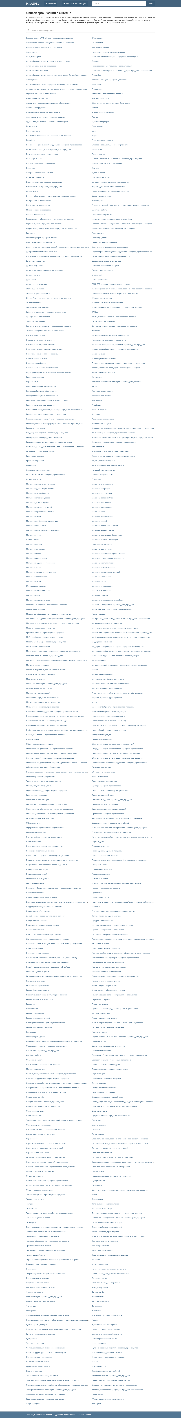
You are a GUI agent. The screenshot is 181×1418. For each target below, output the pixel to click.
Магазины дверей (99, 521)
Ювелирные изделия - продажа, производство (46, 1399)
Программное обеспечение (38, 911)
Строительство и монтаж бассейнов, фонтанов (112, 1157)
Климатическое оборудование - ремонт (109, 990)
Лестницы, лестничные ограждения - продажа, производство (118, 363)
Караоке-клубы (32, 382)
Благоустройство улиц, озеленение (107, 163)
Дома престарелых (100, 279)
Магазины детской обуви (102, 498)
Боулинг (95, 168)
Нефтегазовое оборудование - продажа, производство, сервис (119, 725)
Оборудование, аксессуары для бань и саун (111, 103)
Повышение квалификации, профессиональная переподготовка (54, 944)
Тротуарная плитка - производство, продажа (45, 1250)
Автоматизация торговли (37, 70)
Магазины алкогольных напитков (40, 484)
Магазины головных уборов (38, 498)
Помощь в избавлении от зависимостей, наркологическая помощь (121, 953)
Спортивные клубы (34, 948)
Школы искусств (99, 1366)
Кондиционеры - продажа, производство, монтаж (113, 433)
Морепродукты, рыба (35, 1037)
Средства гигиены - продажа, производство (111, 1115)
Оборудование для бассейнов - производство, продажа (116, 753)
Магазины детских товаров (103, 567)
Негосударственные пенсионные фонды (109, 721)
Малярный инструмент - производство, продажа (113, 605)
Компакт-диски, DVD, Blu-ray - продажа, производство (49, 38)
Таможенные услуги (35, 1199)
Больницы (30, 168)
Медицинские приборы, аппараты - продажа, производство (118, 646)
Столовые (96, 1129)
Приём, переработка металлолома (41, 897)
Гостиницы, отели (99, 238)
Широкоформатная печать (37, 1362)
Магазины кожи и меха (36, 526)
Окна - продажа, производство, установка (110, 790)
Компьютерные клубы (101, 423)
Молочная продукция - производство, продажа (46, 684)
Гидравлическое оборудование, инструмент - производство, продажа (122, 224)
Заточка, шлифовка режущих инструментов (45, 331)
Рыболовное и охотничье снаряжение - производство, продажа (119, 828)
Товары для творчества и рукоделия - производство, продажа (118, 1236)
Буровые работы (99, 173)
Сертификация (98, 1074)
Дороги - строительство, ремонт (40, 1171)
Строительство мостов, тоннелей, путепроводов (47, 1162)
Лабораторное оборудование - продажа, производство (50, 758)
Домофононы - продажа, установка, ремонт (45, 916)
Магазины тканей (33, 567)
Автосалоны (97, 906)
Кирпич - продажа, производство (40, 405)
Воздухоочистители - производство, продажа (111, 832)
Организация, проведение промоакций (109, 809)
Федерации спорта (34, 1292)
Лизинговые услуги (34, 479)
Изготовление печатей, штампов (40, 340)
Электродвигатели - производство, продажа (111, 1376)
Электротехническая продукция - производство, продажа (51, 1390)
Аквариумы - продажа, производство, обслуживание (49, 103)
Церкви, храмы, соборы (36, 1325)
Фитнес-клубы (98, 1292)
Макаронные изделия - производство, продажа (46, 605)
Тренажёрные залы (100, 1246)
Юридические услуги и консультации (108, 1399)
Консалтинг (97, 1259)
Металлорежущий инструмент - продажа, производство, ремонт (120, 665)
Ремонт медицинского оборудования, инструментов (114, 995)
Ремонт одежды (98, 614)
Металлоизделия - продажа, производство (44, 656)
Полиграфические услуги (37, 869)
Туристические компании (103, 1250)
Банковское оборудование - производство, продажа (48, 135)
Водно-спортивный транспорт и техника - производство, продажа (120, 205)
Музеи (94, 702)
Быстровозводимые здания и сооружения (44, 182)
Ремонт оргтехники (100, 1004)
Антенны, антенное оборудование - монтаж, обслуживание (117, 693)
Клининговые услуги (100, 944)
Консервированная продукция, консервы (44, 437)
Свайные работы (33, 1055)
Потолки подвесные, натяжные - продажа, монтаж (114, 911)
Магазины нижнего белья (103, 530)
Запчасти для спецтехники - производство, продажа (48, 326)
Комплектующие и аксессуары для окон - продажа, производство (54, 423)
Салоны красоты (99, 1041)
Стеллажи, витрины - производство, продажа (45, 1129)
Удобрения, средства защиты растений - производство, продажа (54, 1120)
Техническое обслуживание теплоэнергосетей (46, 1232)
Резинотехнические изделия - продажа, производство (115, 976)
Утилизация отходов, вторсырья (106, 1283)
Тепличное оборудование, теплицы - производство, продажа (118, 344)
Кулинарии (31, 465)
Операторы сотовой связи (103, 795)
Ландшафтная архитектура (103, 470)
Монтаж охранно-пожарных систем (107, 688)
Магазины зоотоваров (101, 502)
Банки (94, 131)
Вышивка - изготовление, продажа (41, 1264)
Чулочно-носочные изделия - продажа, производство (115, 1348)
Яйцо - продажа (33, 1403)
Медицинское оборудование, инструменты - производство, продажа (121, 651)
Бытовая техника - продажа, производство (110, 182)
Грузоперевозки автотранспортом (41, 242)
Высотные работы (99, 210)
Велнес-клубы (32, 191)
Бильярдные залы (34, 159)
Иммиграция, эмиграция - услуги (40, 674)
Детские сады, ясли (34, 265)
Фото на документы (100, 1301)
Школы (95, 1362)
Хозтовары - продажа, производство (107, 1315)
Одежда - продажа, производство (106, 786)
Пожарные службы (100, 865)
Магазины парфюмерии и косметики (42, 521)
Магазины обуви (33, 595)
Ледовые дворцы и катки (102, 475)
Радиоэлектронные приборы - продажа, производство (115, 958)
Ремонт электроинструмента (104, 1018)
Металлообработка (100, 660)
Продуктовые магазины (36, 920)
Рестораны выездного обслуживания (42, 396)
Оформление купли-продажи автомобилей (110, 823)
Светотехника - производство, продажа (43, 1064)
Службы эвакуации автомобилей (106, 1371)
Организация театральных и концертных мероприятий (50, 814)
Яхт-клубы (96, 1403)
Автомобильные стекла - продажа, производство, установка (52, 84)
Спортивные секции (100, 1111)
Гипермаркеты (98, 233)
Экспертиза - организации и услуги (107, 1222)
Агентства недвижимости (37, 98)
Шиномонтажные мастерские (39, 1357)
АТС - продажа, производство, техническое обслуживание (117, 818)
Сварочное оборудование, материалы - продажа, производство (119, 1055)
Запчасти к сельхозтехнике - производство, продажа (114, 326)
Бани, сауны (97, 126)
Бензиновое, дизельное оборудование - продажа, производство (54, 145)
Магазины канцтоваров (102, 507)
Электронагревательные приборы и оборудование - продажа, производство (59, 1385)
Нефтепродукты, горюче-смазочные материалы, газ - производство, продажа (60, 730)
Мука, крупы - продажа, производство (42, 707)
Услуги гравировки (100, 1264)
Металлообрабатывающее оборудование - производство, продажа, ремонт (59, 660)
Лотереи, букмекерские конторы (40, 173)
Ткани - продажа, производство (105, 1232)
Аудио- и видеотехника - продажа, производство (47, 122)
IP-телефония (98, 38)
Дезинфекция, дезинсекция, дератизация (110, 247)
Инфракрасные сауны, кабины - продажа (44, 906)
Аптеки (95, 108)
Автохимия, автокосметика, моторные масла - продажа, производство (56, 89)
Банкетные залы (33, 131)
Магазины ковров (33, 516)
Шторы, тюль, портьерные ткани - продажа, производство (117, 883)
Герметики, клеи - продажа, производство (44, 224)
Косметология (98, 447)
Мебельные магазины (101, 591)
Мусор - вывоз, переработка (38, 210)
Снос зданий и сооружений (103, 1092)
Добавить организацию (65, 1415)
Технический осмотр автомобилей (107, 1227)
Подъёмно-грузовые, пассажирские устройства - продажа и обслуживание (124, 902)
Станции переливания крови (38, 1125)
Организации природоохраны (105, 804)
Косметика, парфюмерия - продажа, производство (114, 442)
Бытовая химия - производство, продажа (44, 187)
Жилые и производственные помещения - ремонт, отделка (117, 1023)
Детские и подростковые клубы (105, 265)
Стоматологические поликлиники (40, 1134)
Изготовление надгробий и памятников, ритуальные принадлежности (122, 837)
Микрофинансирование (102, 674)
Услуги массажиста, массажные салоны (109, 1269)
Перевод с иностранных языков (40, 851)
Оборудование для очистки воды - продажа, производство (117, 758)
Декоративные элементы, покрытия (41, 252)
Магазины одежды (100, 595)
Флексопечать (98, 1297)
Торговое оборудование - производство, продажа (47, 1241)
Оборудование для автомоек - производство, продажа (50, 749)
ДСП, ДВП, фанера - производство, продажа (111, 284)
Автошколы (96, 89)
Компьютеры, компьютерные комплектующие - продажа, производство (123, 428)
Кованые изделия (99, 409)
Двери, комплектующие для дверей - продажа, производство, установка (57, 247)
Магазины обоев (33, 535)
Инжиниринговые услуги (36, 358)
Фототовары (97, 1306)
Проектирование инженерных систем (42, 925)
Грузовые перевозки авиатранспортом (108, 52)
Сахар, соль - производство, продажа (42, 1050)
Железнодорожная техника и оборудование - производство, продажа (122, 289)
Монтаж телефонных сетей (38, 693)
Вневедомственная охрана (38, 205)
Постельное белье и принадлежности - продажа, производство (53, 888)
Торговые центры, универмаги (105, 1241)
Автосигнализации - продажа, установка (109, 80)
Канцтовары (97, 377)
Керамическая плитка (101, 396)
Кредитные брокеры (35, 883)
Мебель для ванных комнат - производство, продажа (115, 628)
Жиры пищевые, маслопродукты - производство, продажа (117, 307)
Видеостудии (97, 200)
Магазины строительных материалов (108, 558)
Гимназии (30, 233)
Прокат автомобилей (35, 930)
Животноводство (33, 303)
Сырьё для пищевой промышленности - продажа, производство (120, 1190)
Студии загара (98, 1171)
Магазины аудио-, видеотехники (40, 488)
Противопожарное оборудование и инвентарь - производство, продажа (123, 939)
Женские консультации (102, 298)
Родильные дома (99, 1032)
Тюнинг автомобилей (35, 1255)
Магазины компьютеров (102, 516)
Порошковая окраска (101, 874)
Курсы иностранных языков (38, 1366)
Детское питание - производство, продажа (44, 270)
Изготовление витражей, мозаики (40, 344)
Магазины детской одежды (37, 502)
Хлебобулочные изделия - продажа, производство (48, 1315)
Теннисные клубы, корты (102, 1208)
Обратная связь (85, 1415)
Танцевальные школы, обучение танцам (43, 781)
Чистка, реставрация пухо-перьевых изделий (45, 1348)
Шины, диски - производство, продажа (108, 1357)
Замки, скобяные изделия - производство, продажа (114, 317)
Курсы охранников (100, 776)
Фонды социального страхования (40, 1301)
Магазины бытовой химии (37, 493)
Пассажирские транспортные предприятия (44, 846)
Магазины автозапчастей (103, 586)
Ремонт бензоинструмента (37, 990)
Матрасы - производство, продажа (107, 623)
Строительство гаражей (102, 1153)
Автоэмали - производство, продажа (107, 94)
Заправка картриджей (35, 321)
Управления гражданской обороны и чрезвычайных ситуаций (53, 1259)
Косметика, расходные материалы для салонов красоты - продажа (55, 447)
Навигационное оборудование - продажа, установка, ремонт (52, 711)
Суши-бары (97, 1185)
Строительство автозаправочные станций (110, 1148)
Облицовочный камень (102, 739)
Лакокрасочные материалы (38, 470)
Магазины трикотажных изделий (106, 572)
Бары (94, 135)
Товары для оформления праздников (42, 1236)
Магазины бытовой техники (38, 591)
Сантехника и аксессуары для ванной (108, 1046)
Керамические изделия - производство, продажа (47, 400)
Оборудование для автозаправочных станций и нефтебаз (51, 753)
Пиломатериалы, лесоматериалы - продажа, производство (52, 860)
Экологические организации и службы (42, 1376)
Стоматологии (98, 1134)
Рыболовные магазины (102, 544)
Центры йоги (31, 1338)
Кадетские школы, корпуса (103, 372)
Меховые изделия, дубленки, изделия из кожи (46, 670)
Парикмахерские (33, 841)
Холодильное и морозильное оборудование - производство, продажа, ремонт (60, 1320)
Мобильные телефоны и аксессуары (108, 679)
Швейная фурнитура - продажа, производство (46, 1352)
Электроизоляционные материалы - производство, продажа (52, 1380)
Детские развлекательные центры (106, 261)
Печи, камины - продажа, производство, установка (48, 855)
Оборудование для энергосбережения (43, 767)
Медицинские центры (35, 679)
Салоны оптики (32, 540)
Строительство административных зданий (44, 1148)
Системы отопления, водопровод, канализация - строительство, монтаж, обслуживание (130, 1162)
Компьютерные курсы (35, 428)
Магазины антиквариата (102, 484)
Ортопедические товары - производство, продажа (48, 939)
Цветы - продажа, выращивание (106, 1329)
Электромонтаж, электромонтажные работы (111, 1380)
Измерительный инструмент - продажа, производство (115, 349)
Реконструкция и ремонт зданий (106, 981)
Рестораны (31, 1032)
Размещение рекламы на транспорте (108, 962)
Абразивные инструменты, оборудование (44, 47)
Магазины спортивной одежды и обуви (108, 553)
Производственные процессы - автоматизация (112, 66)
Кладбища (96, 405)
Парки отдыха (98, 841)
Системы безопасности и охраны (106, 1078)
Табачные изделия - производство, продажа (45, 1194)
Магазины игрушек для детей (39, 507)
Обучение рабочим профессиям (40, 776)
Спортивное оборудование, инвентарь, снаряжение (114, 1106)
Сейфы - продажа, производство (106, 1064)
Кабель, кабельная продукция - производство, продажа (116, 368)
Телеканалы (31, 1208)
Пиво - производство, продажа (105, 855)
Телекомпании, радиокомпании (105, 1204)
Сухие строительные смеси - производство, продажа (49, 1185)
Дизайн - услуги (33, 275)
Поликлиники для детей (36, 874)
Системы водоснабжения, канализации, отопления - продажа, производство (59, 1083)
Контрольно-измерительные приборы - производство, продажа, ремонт (123, 437)
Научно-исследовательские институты (108, 716)
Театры (29, 1204)
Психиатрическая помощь (37, 953)
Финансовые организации (37, 800)
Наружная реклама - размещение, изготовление (47, 962)
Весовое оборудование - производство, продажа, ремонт (51, 196)
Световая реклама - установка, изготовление (111, 1060)
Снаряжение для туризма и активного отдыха (46, 1092)
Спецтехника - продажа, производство (43, 1106)
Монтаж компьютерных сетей (39, 688)
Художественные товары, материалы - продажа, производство (53, 1329)
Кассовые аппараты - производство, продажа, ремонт (49, 442)
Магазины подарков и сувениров (40, 563)
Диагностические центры (102, 270)
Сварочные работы (34, 1060)
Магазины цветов (33, 581)
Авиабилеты (31, 52)
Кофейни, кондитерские (102, 391)
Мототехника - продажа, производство (43, 702)
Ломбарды (96, 479)
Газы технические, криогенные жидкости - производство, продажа (54, 1227)
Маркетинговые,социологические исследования (113, 609)
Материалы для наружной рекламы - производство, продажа (52, 623)
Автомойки (96, 75)
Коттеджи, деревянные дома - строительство (45, 1157)
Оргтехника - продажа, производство (108, 814)
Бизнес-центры (98, 154)
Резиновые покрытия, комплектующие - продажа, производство (54, 976)
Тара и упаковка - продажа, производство (110, 1255)
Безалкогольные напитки (102, 140)
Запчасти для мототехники (103, 321)
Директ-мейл (97, 275)
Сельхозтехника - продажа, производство (110, 1069)
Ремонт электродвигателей (38, 1018)
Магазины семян (33, 553)
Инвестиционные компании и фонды (42, 354)
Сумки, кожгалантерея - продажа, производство (47, 1181)
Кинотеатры (97, 400)
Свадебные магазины (101, 1050)
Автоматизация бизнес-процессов (41, 66)
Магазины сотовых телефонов (105, 526)
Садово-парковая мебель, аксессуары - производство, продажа (54, 1041)
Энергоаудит (97, 1394)
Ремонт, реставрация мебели (39, 1027)
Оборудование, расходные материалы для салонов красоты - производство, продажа (63, 762)
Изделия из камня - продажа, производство (45, 349)
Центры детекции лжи (35, 261)
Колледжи (96, 414)
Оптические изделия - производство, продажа (112, 800)
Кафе (94, 386)
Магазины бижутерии (101, 488)
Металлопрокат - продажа (37, 665)
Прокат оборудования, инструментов (108, 930)
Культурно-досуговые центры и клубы (108, 465)
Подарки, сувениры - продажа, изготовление (111, 1176)
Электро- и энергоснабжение (104, 242)
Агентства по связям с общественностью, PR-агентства (50, 43)
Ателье (95, 117)
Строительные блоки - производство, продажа (46, 1143)
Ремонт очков (32, 1009)
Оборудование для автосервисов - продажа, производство (117, 749)
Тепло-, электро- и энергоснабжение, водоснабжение (49, 1213)
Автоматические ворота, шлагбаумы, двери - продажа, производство (122, 70)
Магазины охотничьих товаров (105, 540)
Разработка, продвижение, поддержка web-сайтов (48, 967)
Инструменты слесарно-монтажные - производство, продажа (52, 1088)
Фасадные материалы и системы (40, 1287)
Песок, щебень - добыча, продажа (107, 851)
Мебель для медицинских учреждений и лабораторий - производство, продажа (126, 632)
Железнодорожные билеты (38, 293)
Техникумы (31, 1222)
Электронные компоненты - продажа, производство (114, 1385)
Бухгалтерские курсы (35, 177)
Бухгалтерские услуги (101, 177)
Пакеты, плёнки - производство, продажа (44, 837)
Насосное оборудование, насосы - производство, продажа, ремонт (55, 716)
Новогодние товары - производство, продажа (45, 735)
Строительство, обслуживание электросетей (111, 1167)
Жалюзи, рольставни (35, 289)
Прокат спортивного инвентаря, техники (43, 934)
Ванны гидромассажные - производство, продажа (113, 228)
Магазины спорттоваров (36, 558)
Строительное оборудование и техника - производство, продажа (120, 1139)
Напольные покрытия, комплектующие (109, 711)
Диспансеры (31, 279)
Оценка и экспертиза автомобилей (41, 94)
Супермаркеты (98, 1181)
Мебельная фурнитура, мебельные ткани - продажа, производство (121, 637)
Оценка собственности (36, 832)
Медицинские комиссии (102, 642)
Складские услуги (99, 1278)
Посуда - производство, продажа (106, 888)
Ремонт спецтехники (35, 1013)
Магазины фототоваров (36, 577)
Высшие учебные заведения (104, 358)
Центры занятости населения (105, 1088)
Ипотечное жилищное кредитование (42, 368)
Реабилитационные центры (38, 972)
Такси (94, 1194)
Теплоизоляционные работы (38, 1218)
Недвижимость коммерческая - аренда (43, 112)
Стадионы (96, 1120)
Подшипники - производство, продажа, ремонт (46, 865)
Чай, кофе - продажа (35, 1343)
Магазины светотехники (102, 549)
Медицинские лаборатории (38, 646)
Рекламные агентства (35, 981)
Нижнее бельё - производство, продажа (109, 730)
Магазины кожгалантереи (103, 563)
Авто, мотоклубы (33, 56)
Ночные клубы (32, 739)
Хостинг (95, 1320)
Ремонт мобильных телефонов (39, 999)
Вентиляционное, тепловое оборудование (110, 191)
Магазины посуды (34, 544)
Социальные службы (35, 1097)
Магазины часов (99, 581)
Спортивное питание (35, 1111)
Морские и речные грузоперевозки (107, 697)
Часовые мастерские (101, 1013)
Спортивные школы (34, 1115)
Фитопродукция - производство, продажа (44, 1297)
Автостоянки (97, 84)
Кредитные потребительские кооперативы (110, 451)
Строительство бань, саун (37, 1153)
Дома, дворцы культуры (36, 284)
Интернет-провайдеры (36, 363)
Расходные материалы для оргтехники (109, 967)
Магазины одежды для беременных (107, 535)
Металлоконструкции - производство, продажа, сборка (115, 656)
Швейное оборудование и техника (107, 1352)
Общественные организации (104, 781)
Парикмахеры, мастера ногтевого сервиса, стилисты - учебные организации (59, 772)
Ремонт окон (31, 1004)
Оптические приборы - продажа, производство (46, 804)
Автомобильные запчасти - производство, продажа (48, 61)
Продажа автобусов (100, 897)
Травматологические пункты (38, 1246)
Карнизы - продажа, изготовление (41, 386)
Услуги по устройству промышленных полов (45, 1273)
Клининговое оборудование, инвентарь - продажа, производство (54, 409)
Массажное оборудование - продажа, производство (48, 614)
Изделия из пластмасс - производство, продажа (112, 925)
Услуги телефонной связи (37, 1283)
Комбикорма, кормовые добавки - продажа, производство (51, 419)
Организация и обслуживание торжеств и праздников (49, 809)
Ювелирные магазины (36, 586)
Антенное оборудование (37, 108)
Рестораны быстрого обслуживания (41, 391)
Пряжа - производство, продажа (106, 948)
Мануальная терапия (35, 609)
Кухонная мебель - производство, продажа (45, 632)
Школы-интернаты (34, 1371)
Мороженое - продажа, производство (42, 697)
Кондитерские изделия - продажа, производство (47, 433)
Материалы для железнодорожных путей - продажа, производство (121, 618)
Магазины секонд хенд (36, 1069)
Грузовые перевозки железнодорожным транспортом (115, 293)
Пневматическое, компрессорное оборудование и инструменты (119, 860)
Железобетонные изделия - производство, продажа (48, 298)
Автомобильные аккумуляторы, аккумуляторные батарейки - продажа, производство (63, 75)
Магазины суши (98, 354)
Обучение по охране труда (103, 772)
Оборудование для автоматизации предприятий (113, 744)
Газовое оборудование (36, 214)
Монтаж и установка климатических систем (110, 684)
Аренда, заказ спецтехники (38, 317)
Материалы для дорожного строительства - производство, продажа (55, 618)
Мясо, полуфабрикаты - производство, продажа (113, 707)
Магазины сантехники (35, 549)
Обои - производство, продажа (39, 744)
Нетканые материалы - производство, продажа (46, 725)
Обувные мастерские (101, 999)
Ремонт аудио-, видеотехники (105, 985)
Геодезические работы (102, 214)
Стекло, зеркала (99, 1125)
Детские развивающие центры (105, 1338)
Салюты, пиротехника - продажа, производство (46, 1046)
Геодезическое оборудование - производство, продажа (50, 219)
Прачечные (97, 893)
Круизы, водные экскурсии (103, 461)
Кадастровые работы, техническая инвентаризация (48, 372)
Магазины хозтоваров (101, 577)
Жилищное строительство (37, 307)
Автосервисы (31, 80)
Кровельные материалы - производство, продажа (113, 456)
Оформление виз (33, 823)
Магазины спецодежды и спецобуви (107, 600)
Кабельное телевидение (36, 795)
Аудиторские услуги (100, 122)
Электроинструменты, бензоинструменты (110, 145)
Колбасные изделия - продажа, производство (46, 414)
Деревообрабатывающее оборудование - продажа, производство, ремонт (124, 252)
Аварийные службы (100, 47)
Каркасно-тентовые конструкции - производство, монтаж (116, 382)
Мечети (95, 670)
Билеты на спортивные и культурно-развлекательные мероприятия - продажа (60, 902)
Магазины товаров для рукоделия (41, 572)
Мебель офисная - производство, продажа (44, 637)
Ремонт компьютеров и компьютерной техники (46, 995)
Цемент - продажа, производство (40, 1334)
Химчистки (96, 1311)
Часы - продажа (99, 1343)
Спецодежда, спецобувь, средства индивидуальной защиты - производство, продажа (129, 1102)
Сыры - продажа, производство (39, 1190)
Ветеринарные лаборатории (38, 200)
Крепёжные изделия (35, 456)
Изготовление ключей (35, 335)
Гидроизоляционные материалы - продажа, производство (51, 228)
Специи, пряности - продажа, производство (45, 1102)
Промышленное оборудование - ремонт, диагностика (115, 1009)
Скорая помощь (99, 1083)
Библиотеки (97, 149)
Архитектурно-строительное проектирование (45, 117)
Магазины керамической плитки (40, 512)
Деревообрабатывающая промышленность (111, 256)
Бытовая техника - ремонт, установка (108, 1027)
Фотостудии (31, 1306)
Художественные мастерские (104, 1325)
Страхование (32, 1139)
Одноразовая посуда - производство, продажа (46, 790)
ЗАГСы (95, 312)
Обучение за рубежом (101, 767)
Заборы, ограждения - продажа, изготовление (46, 312)
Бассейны (30, 140)
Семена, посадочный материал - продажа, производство (51, 1074)
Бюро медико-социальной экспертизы (108, 187)
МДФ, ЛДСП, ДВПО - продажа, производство (45, 475)
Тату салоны (97, 1199)
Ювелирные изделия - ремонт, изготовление (45, 1023)
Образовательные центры (37, 879)
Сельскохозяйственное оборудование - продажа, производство (119, 762)
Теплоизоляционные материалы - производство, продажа (117, 1213)
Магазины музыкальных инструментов (42, 530)
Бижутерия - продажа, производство (42, 154)
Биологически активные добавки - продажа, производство (117, 159)
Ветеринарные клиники (102, 196)
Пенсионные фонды (100, 846)
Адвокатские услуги (100, 98)
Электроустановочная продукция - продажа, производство (117, 1390)
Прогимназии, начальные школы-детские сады (46, 721)
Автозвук (95, 61)
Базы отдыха (31, 126)
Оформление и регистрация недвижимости (45, 828)
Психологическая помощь (37, 1278)
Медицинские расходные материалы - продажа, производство (53, 651)
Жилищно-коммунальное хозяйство (107, 303)
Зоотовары (96, 331)
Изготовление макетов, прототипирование (110, 335)
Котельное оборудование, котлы (40, 451)
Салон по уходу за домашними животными (110, 1273)
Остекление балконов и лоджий (40, 818)
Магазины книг (98, 512)
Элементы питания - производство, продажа (45, 1394)
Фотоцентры (31, 1311)
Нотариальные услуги (101, 735)
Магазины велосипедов (102, 493)
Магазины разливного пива (38, 600)
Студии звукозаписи (34, 1176)
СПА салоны (97, 43)
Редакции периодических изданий (106, 972)
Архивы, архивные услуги (103, 112)
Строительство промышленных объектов (109, 934)
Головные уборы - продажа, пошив (41, 238)
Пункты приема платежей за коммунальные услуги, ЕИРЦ (51, 958)
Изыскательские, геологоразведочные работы (112, 219)
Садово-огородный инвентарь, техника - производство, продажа (120, 1037)
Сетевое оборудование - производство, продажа (47, 1078)
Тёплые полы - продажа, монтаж (106, 916)
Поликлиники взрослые (102, 869)
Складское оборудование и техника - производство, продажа (118, 1218)
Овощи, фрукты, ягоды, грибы (39, 786)
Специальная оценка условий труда (107, 1097)
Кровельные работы (35, 461)
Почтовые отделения (35, 893)
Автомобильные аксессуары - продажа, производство (115, 56)
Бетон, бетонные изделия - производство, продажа (48, 149)
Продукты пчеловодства (102, 920)
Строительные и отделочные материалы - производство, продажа (120, 1143)
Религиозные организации (37, 985)
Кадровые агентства (35, 377)
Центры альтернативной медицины (107, 1334)
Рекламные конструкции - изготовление (109, 340)
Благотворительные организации (40, 163)
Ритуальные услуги (100, 879)
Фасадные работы (100, 1287)
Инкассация (31, 1269)
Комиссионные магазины (103, 419)
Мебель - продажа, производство (40, 628)
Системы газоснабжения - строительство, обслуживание (50, 1167)
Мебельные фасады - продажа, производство (46, 642)
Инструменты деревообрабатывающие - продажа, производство (54, 256)
